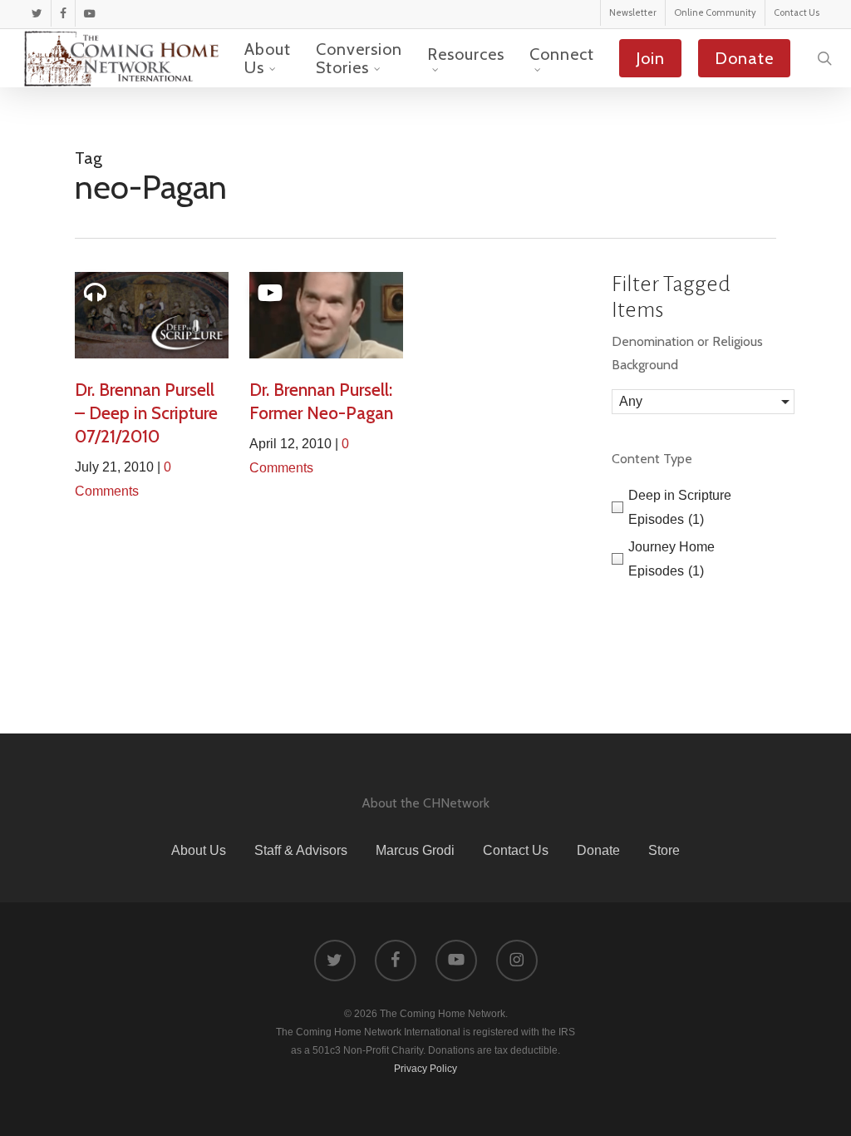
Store (664, 850)
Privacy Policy (425, 1068)
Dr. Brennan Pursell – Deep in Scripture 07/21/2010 (146, 413)
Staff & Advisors (300, 850)
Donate (598, 850)
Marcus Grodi (415, 850)
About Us (198, 850)
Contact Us (515, 850)
